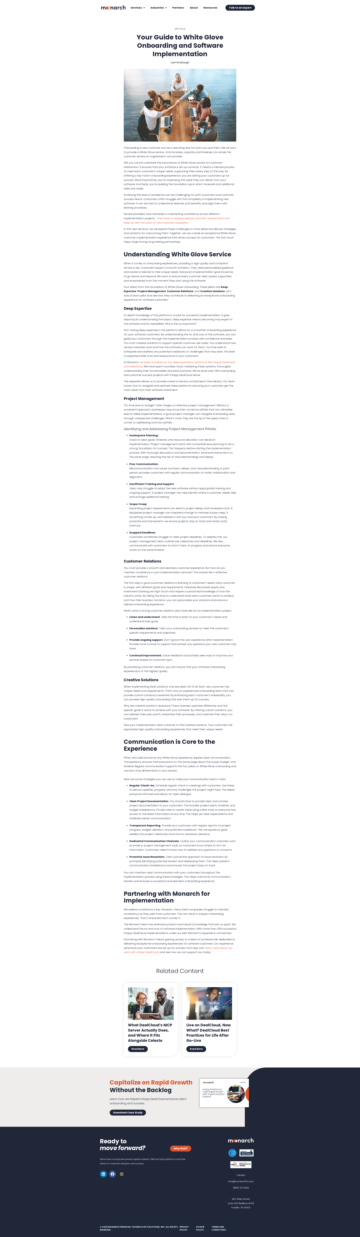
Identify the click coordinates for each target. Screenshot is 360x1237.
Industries (157, 7)
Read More (137, 1049)
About (194, 7)
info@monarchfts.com (241, 1181)
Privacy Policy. (184, 1228)
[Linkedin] (103, 1174)
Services (136, 7)
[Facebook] (112, 1174)
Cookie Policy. (200, 1228)
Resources (210, 7)
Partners (178, 7)
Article (180, 28)
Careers (241, 1175)
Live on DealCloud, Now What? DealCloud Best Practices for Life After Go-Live (208, 1032)
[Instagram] (121, 1174)
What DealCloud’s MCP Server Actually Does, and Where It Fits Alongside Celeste (150, 1032)
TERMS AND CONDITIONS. (219, 1228)
